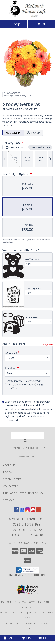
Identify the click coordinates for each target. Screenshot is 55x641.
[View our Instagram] (27, 511)
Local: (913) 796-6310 (27, 535)
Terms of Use (27, 628)
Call (10, 638)
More (7, 125)
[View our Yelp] (38, 511)
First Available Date (40, 147)
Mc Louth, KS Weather (13, 612)
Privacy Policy (13, 623)
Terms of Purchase (36, 623)
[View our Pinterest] (33, 511)
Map (29, 638)
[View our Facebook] (16, 511)
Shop (16, 24)
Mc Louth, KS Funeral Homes (18, 602)
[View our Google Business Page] (22, 511)
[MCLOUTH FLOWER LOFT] (27, 15)
